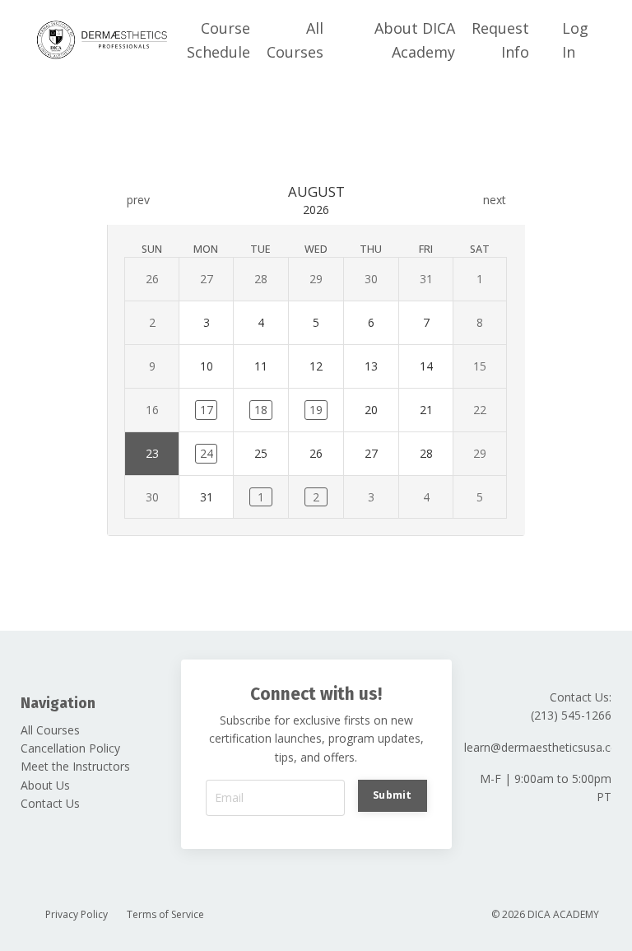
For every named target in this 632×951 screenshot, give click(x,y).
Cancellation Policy (70, 748)
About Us (45, 785)
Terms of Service (165, 914)
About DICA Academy (414, 40)
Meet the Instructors (75, 766)
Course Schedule (218, 40)
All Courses (295, 40)
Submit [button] (392, 795)
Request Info (500, 40)
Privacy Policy (76, 914)
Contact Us (50, 803)
